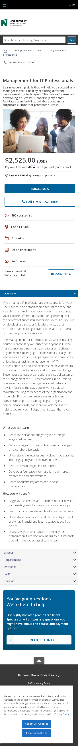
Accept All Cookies (36, 723)
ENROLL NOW (39, 189)
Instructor (10, 567)
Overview (10, 293)
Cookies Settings (36, 733)
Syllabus (9, 552)
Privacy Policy (61, 714)
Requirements (12, 559)
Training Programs (21, 50)
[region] (36, 715)
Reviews (9, 581)
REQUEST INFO (61, 274)
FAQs (7, 574)
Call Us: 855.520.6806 (18, 62)
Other (39, 50)
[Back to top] (39, 675)
